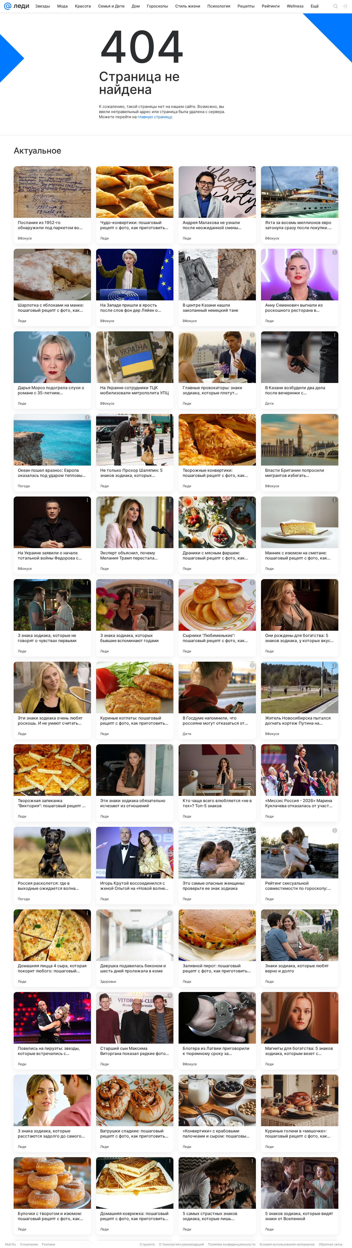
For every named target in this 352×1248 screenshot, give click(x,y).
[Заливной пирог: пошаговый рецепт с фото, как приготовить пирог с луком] (217, 948)
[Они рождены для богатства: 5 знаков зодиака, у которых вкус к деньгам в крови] (299, 618)
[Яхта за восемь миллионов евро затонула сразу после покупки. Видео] (299, 205)
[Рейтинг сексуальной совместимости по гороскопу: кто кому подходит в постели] (299, 865)
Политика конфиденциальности (231, 1244)
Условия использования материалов (287, 1244)
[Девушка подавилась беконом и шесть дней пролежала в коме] (134, 948)
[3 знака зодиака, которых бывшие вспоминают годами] (134, 618)
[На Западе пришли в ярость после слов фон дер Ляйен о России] (134, 287)
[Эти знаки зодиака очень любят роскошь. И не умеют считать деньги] (52, 700)
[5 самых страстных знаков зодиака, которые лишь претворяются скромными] (217, 1196)
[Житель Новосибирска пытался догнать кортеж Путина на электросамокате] (299, 700)
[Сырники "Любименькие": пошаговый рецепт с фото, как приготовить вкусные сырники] (217, 618)
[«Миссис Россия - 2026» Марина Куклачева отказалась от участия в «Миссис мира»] (299, 783)
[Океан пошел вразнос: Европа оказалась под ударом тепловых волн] (52, 452)
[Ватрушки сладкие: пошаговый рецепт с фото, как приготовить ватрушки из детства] (134, 1113)
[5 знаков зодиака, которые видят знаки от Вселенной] (299, 1196)
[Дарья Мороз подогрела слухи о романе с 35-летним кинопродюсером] (52, 370)
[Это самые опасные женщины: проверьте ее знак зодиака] (217, 865)
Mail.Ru (10, 1244)
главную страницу (155, 116)
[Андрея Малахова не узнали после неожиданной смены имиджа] (217, 205)
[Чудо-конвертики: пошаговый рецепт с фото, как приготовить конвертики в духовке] (134, 205)
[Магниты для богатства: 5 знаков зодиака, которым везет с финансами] (299, 1030)
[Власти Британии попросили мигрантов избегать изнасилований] (299, 452)
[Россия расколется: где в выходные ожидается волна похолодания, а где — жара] (52, 865)
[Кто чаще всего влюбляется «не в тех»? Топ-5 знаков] (217, 783)
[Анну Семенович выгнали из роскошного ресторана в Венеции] (299, 287)
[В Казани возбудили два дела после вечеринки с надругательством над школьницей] (299, 370)
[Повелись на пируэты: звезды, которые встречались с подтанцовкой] (52, 1030)
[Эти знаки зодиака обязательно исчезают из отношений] (134, 783)
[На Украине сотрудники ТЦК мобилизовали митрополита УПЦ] (134, 370)
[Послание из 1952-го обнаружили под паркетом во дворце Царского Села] (52, 205)
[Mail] (7, 6)
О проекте (147, 1244)
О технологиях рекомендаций (181, 1244)
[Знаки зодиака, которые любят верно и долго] (299, 948)
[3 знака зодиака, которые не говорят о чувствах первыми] (52, 618)
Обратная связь (331, 1244)
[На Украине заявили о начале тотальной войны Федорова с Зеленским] (52, 535)
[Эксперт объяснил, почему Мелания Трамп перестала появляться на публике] (134, 535)
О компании (29, 1244)
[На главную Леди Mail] (20, 6)
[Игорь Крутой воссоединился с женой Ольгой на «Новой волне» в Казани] (134, 865)
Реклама (48, 1244)
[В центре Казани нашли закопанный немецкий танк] (217, 287)
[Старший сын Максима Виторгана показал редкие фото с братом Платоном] (134, 1030)
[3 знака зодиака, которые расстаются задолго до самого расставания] (52, 1113)
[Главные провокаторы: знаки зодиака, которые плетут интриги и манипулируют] (217, 370)
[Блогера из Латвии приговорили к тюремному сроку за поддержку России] (217, 1030)
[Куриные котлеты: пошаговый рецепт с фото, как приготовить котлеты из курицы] (134, 700)
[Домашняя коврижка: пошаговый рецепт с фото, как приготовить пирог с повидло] (134, 1196)
